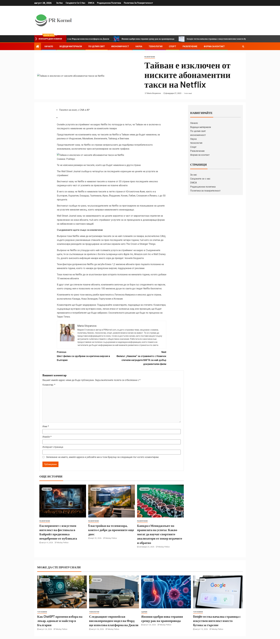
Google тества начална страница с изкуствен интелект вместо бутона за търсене (206, 39)
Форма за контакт (214, 46)
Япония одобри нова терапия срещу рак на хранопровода (130, 39)
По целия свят (96, 46)
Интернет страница (52, 447)
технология (155, 46)
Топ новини (42, 612)
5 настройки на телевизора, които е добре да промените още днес (111, 530)
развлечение (149, 57)
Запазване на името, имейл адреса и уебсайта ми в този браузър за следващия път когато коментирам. (102, 457)
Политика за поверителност (138, 3)
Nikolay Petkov (63, 543)
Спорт (172, 46)
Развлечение (190, 46)
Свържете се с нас (75, 3)
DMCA (91, 3)
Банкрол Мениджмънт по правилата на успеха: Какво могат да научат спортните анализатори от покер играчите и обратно (159, 534)
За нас (59, 3)
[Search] (243, 46)
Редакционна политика (109, 3)
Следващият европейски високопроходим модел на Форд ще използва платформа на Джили (113, 620)
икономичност (120, 46)
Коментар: (48, 384)
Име (45, 426)
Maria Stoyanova (154, 93)
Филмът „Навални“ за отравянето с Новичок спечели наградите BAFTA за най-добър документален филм (141, 358)
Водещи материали (71, 46)
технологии (94, 612)
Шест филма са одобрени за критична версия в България (83, 356)
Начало (48, 46)
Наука (138, 46)
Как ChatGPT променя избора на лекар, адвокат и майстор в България (59, 620)
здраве (144, 612)
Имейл (46, 436)
